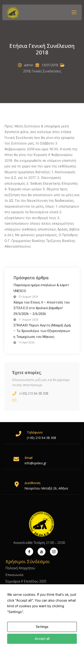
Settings (42, 627)
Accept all (42, 639)
